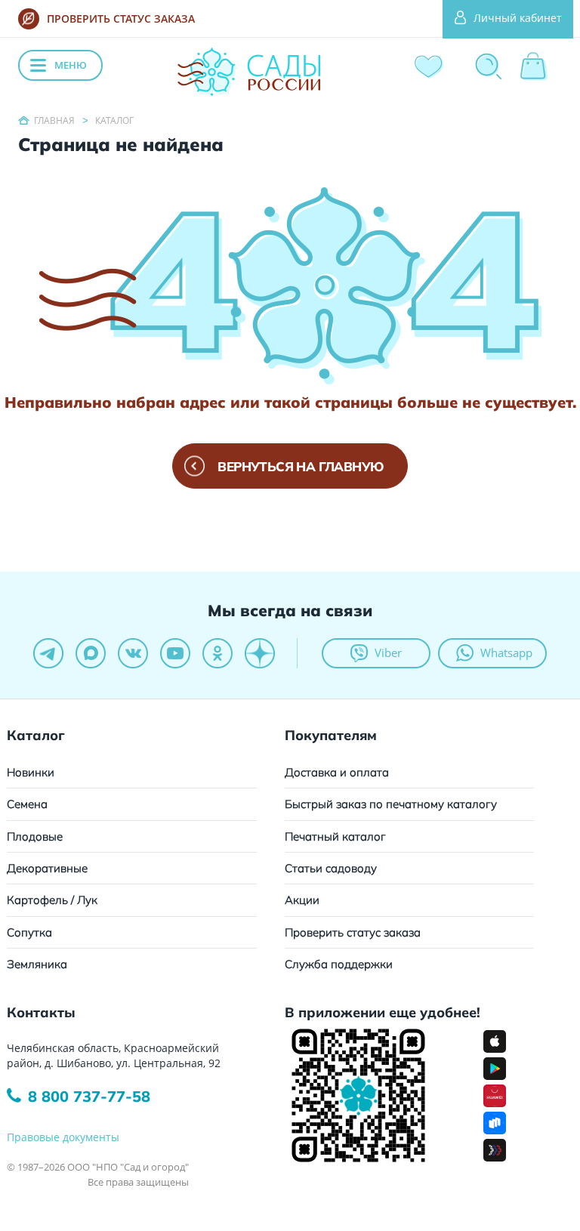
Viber (388, 652)
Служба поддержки (339, 964)
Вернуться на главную (301, 466)
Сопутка (29, 932)
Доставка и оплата (337, 772)
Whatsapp (506, 652)
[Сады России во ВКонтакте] (133, 653)
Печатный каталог (335, 836)
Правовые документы (63, 1137)
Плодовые (35, 836)
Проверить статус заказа (353, 932)
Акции (302, 900)
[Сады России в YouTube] (175, 653)
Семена (27, 804)
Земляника (37, 964)
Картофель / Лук (52, 900)
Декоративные (47, 868)
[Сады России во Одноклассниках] (217, 653)
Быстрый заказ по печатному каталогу (391, 804)
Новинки (30, 772)
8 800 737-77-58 (89, 1096)
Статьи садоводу (331, 868)
